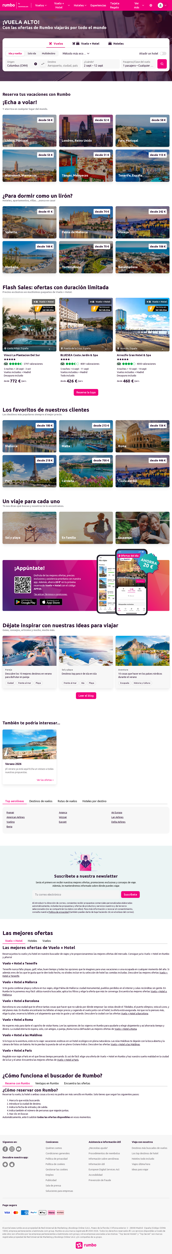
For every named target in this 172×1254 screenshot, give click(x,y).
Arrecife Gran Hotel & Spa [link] (134, 355)
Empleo (50, 1175)
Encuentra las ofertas (77, 1083)
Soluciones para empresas (59, 1191)
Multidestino (48, 53)
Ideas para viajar (140, 1169)
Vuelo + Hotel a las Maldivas (125, 1044)
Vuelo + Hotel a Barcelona (134, 1013)
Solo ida (32, 53)
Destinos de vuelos (40, 801)
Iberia (9, 826)
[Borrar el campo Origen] (35, 64)
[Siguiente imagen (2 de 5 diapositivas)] (52, 324)
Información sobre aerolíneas (104, 1158)
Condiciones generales (58, 1153)
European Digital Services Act (104, 1169)
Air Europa (116, 812)
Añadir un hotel (148, 53)
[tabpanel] (86, 820)
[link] (29, 131)
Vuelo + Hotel (14, 940)
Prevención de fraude (100, 1180)
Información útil (97, 1164)
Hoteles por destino (94, 801)
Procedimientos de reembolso (104, 1153)
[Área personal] (162, 5)
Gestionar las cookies (57, 1169)
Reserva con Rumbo (17, 1083)
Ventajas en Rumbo (47, 1083)
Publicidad (51, 1180)
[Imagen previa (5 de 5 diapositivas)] (6, 324)
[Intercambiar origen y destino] (43, 64)
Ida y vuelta (15, 53)
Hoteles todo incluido (143, 1158)
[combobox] (22, 64)
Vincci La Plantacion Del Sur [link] (22, 355)
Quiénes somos (54, 1148)
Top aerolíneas (14, 801)
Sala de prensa (53, 1185)
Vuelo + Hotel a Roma (126, 1029)
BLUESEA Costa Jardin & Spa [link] (79, 355)
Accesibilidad (95, 1175)
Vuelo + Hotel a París (68, 1059)
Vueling (11, 822)
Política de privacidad (59, 912)
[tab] (56, 44)
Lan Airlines (117, 817)
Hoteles (32, 940)
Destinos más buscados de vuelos (149, 1148)
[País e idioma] (150, 5)
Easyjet (63, 822)
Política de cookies (55, 1164)
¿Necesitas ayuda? (98, 1148)
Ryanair (10, 812)
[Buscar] (162, 64)
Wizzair (63, 817)
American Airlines (16, 817)
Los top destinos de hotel (145, 1153)
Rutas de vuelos (67, 801)
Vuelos (46, 940)
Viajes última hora (141, 1164)
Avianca (63, 812)
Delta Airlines (118, 822)
